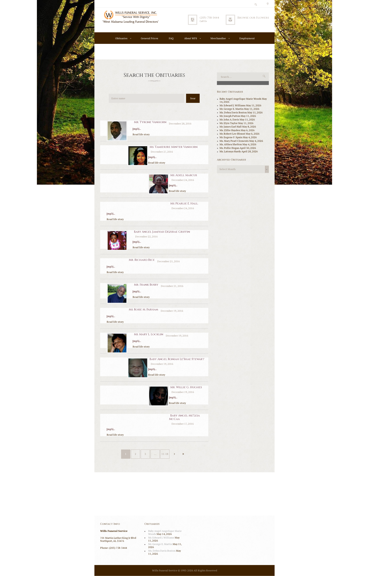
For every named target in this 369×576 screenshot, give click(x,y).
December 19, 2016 (172, 310)
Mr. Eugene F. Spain (231, 137)
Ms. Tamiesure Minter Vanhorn (173, 147)
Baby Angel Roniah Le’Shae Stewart (176, 359)
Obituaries (121, 38)
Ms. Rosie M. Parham (143, 309)
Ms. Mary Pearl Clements (234, 141)
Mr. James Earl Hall (231, 126)
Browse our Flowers (253, 18)
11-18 (164, 454)
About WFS (190, 38)
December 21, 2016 (168, 261)
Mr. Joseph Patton (230, 116)
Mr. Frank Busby (146, 285)
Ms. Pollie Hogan (229, 148)
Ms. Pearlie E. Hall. (184, 203)
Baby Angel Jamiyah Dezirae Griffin (162, 232)
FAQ (171, 38)
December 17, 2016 (183, 423)
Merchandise (218, 38)
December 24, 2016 (183, 180)
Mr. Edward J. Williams (232, 105)
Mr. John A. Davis (229, 119)
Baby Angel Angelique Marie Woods (240, 98)
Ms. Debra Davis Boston (233, 112)
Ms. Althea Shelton (231, 144)
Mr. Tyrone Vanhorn (150, 122)
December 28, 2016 (180, 123)
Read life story (141, 134)
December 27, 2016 (162, 151)
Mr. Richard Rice (142, 260)
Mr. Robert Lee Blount (232, 133)
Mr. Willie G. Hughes (186, 387)
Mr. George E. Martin (231, 108)
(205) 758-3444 (209, 18)
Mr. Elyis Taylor (229, 123)
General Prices (149, 38)
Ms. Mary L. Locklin (148, 334)
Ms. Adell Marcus (183, 175)
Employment (247, 38)
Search (192, 100)
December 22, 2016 (146, 236)
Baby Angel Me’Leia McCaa (184, 417)
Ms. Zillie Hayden (230, 130)
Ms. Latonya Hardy (230, 151)
